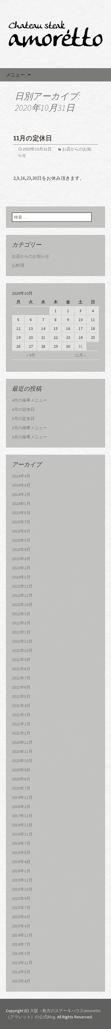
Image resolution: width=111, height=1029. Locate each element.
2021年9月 (21, 659)
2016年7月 (21, 843)
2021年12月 (22, 641)
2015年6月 (21, 916)
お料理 (18, 265)
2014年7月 (21, 944)
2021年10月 (22, 650)
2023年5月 (21, 540)
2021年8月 (21, 668)
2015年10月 (22, 889)
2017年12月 (22, 815)
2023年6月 (21, 531)
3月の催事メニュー (29, 427)
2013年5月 (21, 971)
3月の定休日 (23, 418)
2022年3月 (21, 613)
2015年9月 (21, 898)
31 (80, 346)
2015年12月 (22, 880)
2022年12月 (22, 586)
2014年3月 (21, 953)
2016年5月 (21, 852)
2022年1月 (21, 632)
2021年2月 (21, 724)
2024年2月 (21, 494)
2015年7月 (21, 907)
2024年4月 (21, 476)
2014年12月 (22, 935)
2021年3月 (21, 714)
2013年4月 (21, 981)
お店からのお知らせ (30, 256)
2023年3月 (21, 558)
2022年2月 (21, 623)
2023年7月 (21, 522)
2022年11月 (22, 595)
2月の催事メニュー (29, 437)
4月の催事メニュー (29, 400)
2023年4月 (21, 549)
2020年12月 (22, 742)
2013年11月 (22, 962)
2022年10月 (22, 604)
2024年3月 (21, 485)
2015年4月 (21, 926)
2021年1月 (21, 733)
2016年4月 (21, 861)
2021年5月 (21, 696)
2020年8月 (21, 779)
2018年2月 (21, 806)
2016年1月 (21, 870)
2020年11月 (22, 751)
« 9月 (30, 355)
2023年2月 (21, 567)
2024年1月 (21, 503)
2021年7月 (21, 678)
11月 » (80, 355)
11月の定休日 (32, 138)
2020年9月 (21, 769)
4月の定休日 (23, 409)
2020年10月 (22, 760)
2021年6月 (21, 687)
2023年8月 (21, 512)
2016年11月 (22, 834)
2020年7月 (21, 788)
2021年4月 (21, 705)
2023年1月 (21, 577)
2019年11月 (22, 797)
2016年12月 (22, 825)
